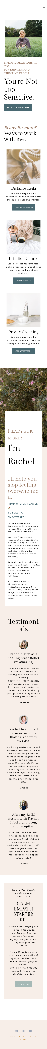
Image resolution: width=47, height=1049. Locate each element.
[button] (43, 6)
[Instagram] (23, 1031)
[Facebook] (16, 1031)
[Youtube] (30, 1031)
